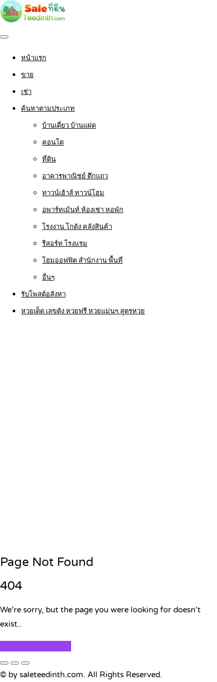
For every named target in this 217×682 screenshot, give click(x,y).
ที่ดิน (49, 159)
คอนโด (53, 142)
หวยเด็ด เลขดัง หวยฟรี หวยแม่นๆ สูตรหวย (83, 311)
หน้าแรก (33, 58)
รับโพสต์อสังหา (43, 294)
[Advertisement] (108, 436)
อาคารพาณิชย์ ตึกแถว (75, 176)
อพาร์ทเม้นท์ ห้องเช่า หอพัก (82, 210)
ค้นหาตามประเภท (48, 108)
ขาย (27, 75)
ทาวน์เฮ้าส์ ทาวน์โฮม (73, 193)
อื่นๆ (48, 277)
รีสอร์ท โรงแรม (64, 243)
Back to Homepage (36, 646)
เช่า (26, 92)
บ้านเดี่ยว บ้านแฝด (69, 125)
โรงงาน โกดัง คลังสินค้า (77, 227)
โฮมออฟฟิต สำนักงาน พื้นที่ (82, 260)
